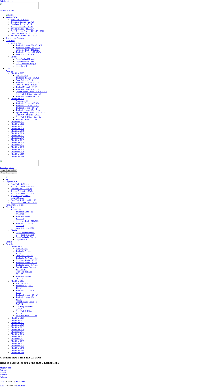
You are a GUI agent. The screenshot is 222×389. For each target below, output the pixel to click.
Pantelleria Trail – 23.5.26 (21, 24)
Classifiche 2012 (17, 147)
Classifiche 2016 (17, 138)
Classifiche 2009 (17, 154)
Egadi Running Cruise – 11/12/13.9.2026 (27, 31)
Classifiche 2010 (17, 152)
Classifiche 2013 (17, 145)
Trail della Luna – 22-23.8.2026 (29, 45)
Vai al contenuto (6, 1)
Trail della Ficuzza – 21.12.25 (28, 96)
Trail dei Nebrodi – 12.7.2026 (28, 47)
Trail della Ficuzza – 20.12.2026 (24, 36)
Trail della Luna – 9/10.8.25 (27, 89)
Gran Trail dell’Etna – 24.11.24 (28, 117)
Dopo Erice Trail (23, 66)
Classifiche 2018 (17, 133)
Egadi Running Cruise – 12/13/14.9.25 (31, 92)
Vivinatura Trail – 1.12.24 (26, 119)
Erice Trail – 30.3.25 (24, 80)
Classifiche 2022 (17, 124)
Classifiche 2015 (17, 140)
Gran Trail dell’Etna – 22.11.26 (23, 33)
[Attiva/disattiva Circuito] (45, 230)
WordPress (20, 381)
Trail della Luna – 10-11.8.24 (28, 110)
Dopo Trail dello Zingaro (26, 64)
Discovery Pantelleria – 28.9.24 (28, 115)
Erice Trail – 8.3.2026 (20, 19)
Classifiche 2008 (17, 156)
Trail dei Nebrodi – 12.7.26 (22, 26)
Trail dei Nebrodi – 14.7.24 (27, 108)
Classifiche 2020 (17, 129)
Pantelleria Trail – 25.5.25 (26, 85)
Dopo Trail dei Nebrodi (25, 59)
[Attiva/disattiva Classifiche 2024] (45, 281)
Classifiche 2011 (17, 149)
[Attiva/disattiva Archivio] (45, 244)
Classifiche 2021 (17, 126)
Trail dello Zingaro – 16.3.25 (27, 78)
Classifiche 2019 (17, 131)
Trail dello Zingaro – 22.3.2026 (28, 52)
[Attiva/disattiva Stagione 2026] (45, 182)
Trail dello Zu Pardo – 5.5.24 (27, 105)
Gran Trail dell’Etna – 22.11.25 (28, 94)
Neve (2, 381)
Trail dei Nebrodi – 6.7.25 (26, 87)
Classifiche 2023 (17, 122)
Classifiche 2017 (17, 135)
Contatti (9, 68)
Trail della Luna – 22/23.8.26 (22, 29)
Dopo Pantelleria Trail (25, 61)
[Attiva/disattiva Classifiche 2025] (45, 246)
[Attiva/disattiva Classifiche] (45, 207)
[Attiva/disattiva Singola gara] (45, 209)
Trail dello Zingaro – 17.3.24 (27, 103)
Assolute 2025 (22, 75)
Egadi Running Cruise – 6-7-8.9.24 (30, 112)
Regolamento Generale (15, 38)
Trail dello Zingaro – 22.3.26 (22, 22)
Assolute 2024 (22, 101)
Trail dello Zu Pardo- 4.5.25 (27, 82)
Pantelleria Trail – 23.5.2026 (27, 50)
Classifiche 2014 (17, 142)
